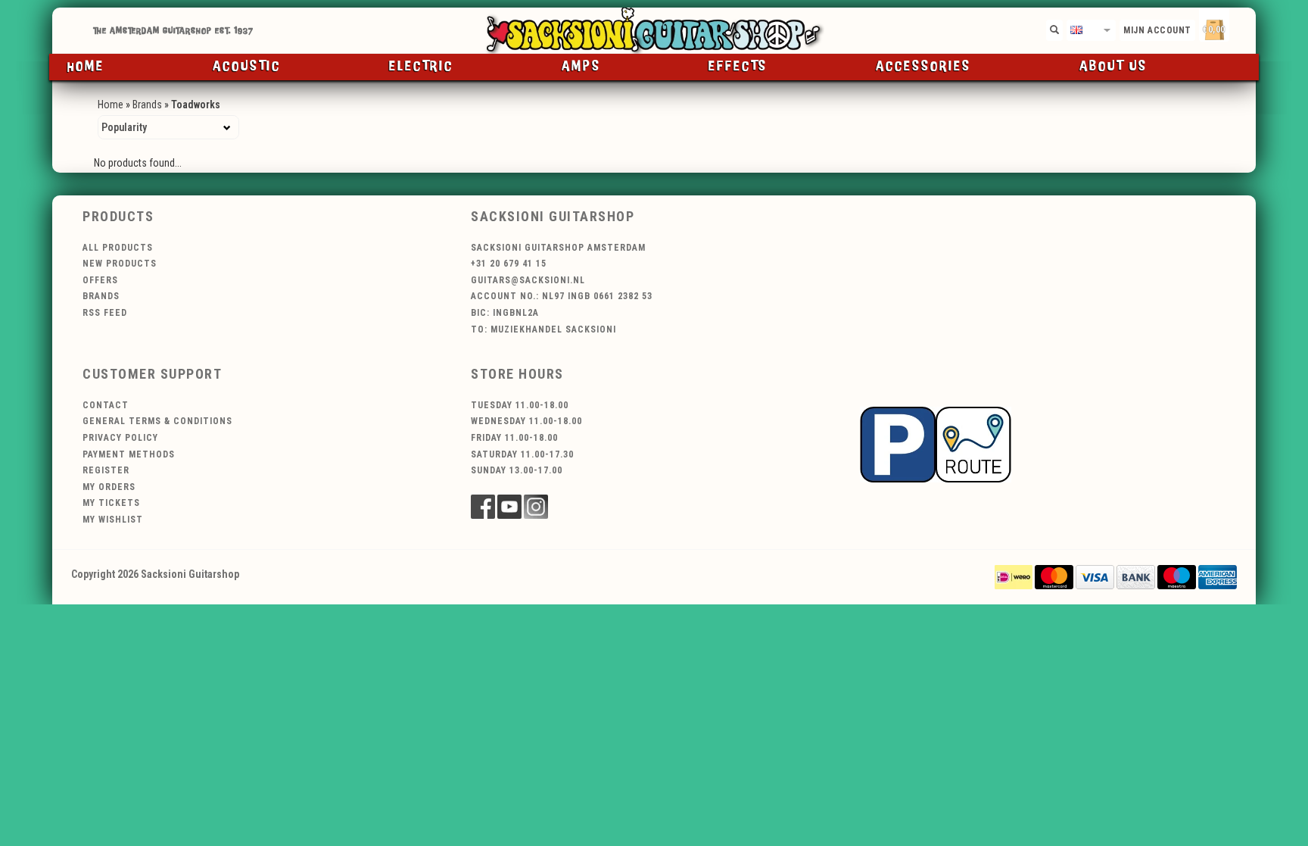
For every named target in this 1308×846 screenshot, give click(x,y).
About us (1113, 66)
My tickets (111, 503)
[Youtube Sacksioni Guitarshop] (509, 507)
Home (85, 66)
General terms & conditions (157, 421)
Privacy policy (120, 437)
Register (106, 470)
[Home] (654, 31)
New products (120, 263)
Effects (738, 66)
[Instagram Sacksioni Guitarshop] (536, 507)
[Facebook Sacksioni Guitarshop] (483, 507)
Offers (100, 280)
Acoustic (247, 66)
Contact (106, 405)
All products (118, 247)
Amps (581, 66)
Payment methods (129, 454)
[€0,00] (1240, 26)
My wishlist (113, 519)
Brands (147, 104)
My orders (109, 487)
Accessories (923, 66)
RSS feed (105, 312)
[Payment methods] (1013, 576)
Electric (421, 66)
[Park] (935, 443)
